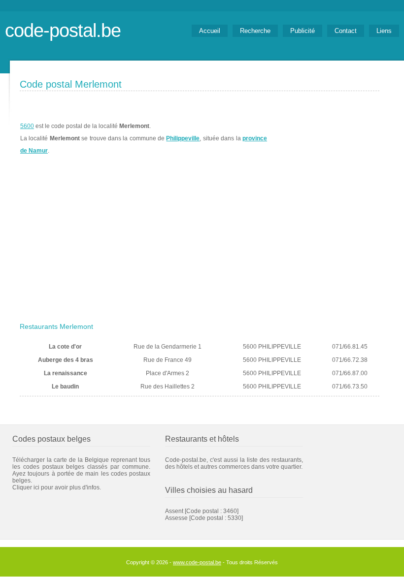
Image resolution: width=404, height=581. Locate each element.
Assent (174, 511)
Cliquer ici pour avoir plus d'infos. (56, 487)
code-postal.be (63, 30)
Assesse (176, 518)
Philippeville (183, 138)
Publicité (302, 30)
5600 (27, 126)
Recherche (255, 30)
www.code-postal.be (197, 562)
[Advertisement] (199, 245)
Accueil (209, 30)
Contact (346, 30)
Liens (384, 30)
